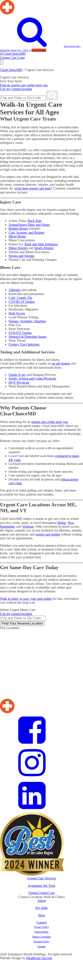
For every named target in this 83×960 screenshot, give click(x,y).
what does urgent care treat (33, 188)
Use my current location (16, 89)
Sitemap (41, 946)
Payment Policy (41, 941)
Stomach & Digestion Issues (27, 336)
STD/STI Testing (20, 333)
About (41, 900)
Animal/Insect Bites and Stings (29, 225)
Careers (41, 922)
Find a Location (39, 50)
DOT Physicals (19, 382)
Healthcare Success (39, 958)
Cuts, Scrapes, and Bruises (26, 232)
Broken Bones (18, 228)
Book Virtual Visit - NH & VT (18, 50)
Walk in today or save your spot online (26, 598)
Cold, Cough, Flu (20, 297)
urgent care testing (48, 534)
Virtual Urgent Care (41, 893)
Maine (61, 523)
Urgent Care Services (41, 878)
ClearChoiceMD (11, 70)
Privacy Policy (41, 927)
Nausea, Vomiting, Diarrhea (27, 321)
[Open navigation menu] (1, 62)
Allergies (15, 290)
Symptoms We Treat (41, 885)
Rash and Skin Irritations (41, 244)
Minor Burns (17, 236)
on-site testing (61, 363)
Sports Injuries (44, 248)
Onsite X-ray (17, 374)
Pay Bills (42, 908)
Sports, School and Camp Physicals (32, 378)
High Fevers (17, 313)
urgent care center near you (49, 422)
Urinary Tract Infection (24, 344)
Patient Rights (41, 931)
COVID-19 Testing (22, 302)
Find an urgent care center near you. (24, 85)
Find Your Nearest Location (22, 623)
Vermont (28, 526)
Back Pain (35, 220)
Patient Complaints (41, 936)
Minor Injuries (18, 248)
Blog (41, 915)
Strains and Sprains (21, 256)
